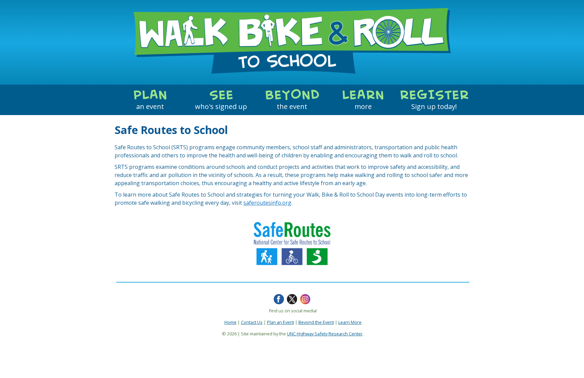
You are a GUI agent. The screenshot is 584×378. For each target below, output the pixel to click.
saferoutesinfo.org (267, 202)
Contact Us (252, 322)
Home (230, 322)
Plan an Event (280, 322)
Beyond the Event (316, 322)
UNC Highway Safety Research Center (325, 334)
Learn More (350, 322)
